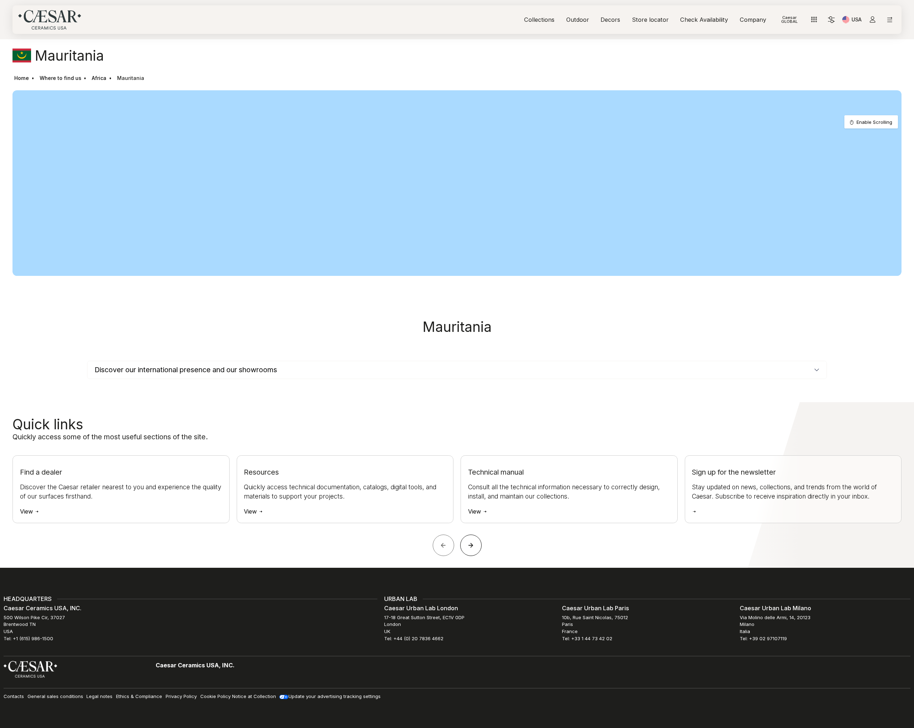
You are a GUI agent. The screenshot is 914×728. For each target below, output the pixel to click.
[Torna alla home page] (30, 669)
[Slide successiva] (471, 545)
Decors (610, 19)
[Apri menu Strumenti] (814, 20)
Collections (539, 19)
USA (857, 20)
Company (753, 19)
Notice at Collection (254, 696)
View (27, 511)
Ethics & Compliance (139, 696)
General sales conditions (55, 696)
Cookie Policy (215, 696)
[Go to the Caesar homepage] (49, 20)
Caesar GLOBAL (789, 19)
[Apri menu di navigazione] (889, 20)
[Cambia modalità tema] (831, 20)
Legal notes (99, 696)
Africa (99, 78)
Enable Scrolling (874, 122)
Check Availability (704, 19)
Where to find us (60, 78)
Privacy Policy (181, 696)
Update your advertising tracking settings (334, 696)
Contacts (14, 696)
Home (21, 78)
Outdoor (577, 19)
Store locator (650, 19)
